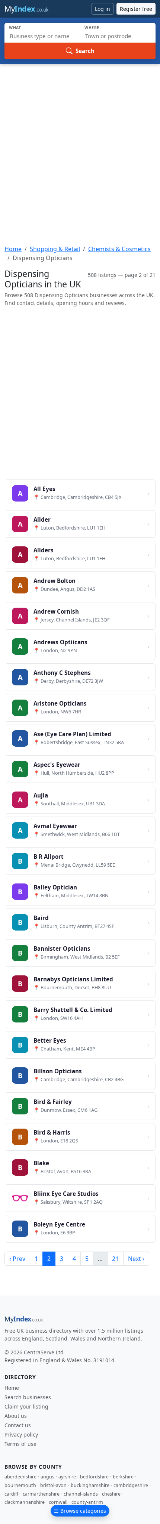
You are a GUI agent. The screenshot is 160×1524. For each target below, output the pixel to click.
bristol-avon (53, 1485)
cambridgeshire (130, 1485)
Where (91, 27)
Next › (136, 1259)
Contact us (17, 1425)
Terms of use (20, 1443)
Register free (136, 8)
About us (15, 1415)
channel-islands (81, 1494)
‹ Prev (17, 1259)
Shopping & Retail (55, 249)
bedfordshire (94, 1477)
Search (85, 51)
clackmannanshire (24, 1502)
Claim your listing (26, 1406)
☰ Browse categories (80, 1510)
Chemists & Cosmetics (119, 249)
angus (47, 1477)
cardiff (11, 1494)
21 (115, 1259)
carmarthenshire (41, 1494)
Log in (102, 8)
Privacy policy (21, 1434)
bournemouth (20, 1485)
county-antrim (87, 1502)
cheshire (111, 1494)
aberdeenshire (20, 1477)
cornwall (58, 1502)
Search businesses (27, 1397)
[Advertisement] (80, 148)
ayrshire (67, 1477)
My (26, 9)
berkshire (123, 1477)
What (15, 27)
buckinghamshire (90, 1485)
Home (13, 249)
